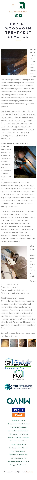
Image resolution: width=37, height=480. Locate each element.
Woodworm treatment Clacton (18, 448)
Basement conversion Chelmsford (18, 437)
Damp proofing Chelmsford (18, 427)
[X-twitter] (20, 15)
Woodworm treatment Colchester (18, 461)
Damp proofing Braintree (18, 458)
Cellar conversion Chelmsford (18, 434)
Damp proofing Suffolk (18, 420)
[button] (13, 5)
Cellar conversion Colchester (18, 441)
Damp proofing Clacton (18, 444)
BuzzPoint (29, 472)
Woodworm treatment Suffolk (19, 454)
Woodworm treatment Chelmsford (18, 424)
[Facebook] (16, 15)
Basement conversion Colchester (18, 431)
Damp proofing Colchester (18, 465)
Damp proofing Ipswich (18, 451)
